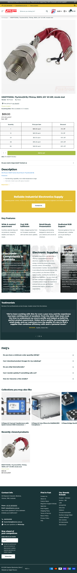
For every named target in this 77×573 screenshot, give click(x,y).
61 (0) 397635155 (7, 5)
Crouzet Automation (65, 512)
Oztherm (61, 510)
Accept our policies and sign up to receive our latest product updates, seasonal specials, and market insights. (10, 548)
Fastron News (45, 501)
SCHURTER (62, 505)
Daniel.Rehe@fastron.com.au (13, 522)
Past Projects (44, 508)
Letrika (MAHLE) (64, 517)
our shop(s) (15, 103)
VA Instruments (63, 522)
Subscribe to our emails (9, 536)
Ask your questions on (14, 524)
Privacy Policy (45, 518)
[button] (6, 151)
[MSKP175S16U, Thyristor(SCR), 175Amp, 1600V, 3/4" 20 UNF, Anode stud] (16, 448)
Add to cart (41, 153)
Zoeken (46, 11)
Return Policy (45, 515)
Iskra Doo (62, 507)
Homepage (5, 17)
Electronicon (62, 524)
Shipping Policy (45, 511)
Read (5, 184)
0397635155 (8, 519)
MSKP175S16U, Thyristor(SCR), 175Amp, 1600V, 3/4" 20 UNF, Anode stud (14, 465)
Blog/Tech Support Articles (49, 503)
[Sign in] (65, 11)
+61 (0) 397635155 (11, 505)
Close (75, 2)
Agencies (43, 506)
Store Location (34, 5)
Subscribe (8, 556)
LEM (60, 503)
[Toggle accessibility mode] (74, 5)
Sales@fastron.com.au (21, 5)
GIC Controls (63, 520)
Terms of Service (46, 513)
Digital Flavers (13, 570)
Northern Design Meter (66, 515)
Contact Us (38, 205)
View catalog (3, 11)
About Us (43, 499)
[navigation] (36, 336)
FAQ (42, 520)
